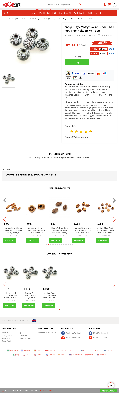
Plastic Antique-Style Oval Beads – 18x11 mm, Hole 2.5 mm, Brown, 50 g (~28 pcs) (59, 230)
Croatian (75, 350)
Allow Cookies (108, 391)
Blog (90, 13)
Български (14, 350)
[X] (3, 390)
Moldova (103, 355)
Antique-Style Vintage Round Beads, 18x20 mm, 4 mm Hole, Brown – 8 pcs (11, 295)
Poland (28, 355)
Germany (51, 350)
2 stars (76, 131)
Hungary (98, 350)
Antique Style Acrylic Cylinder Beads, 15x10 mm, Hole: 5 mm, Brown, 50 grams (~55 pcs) (82, 230)
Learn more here (46, 390)
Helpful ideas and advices (47, 333)
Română (39, 350)
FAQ (19, 333)
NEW (34, 13)
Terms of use (7, 338)
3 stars (81, 131)
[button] (46, 244)
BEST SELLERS (65, 13)
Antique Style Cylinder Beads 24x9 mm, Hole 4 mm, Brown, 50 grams (13, 230)
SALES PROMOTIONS (47, 13)
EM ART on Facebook (73, 333)
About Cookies (7, 341)
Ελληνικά (27, 350)
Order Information (24, 335)
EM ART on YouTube (73, 337)
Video (98, 13)
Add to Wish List (106, 35)
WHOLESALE (79, 13)
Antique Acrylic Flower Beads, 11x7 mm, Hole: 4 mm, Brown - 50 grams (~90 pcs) (36, 230)
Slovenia (52, 355)
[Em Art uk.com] (11, 4)
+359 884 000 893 (75, 9)
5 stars (90, 131)
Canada (90, 355)
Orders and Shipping (25, 338)
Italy (17, 355)
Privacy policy (7, 335)
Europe (109, 350)
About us (5, 333)
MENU (7, 13)
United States (77, 355)
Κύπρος (63, 355)
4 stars (86, 131)
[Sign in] (105, 4)
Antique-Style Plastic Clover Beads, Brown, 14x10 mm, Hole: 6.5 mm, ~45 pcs (105, 230)
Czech (86, 350)
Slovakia (39, 355)
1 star (71, 131)
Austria (63, 350)
